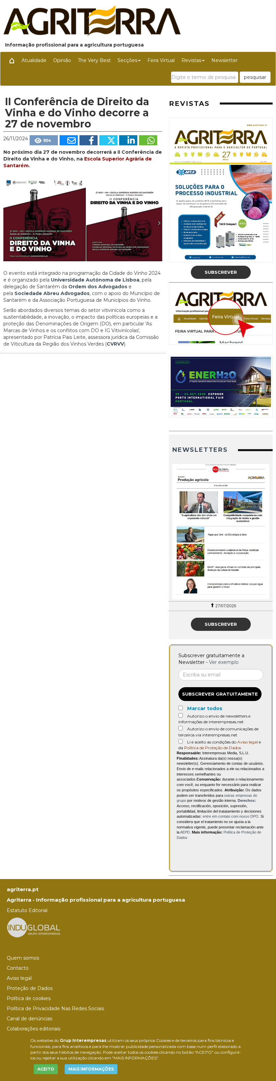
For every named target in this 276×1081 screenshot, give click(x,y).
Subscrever (221, 272)
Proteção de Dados (30, 988)
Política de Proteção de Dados (212, 747)
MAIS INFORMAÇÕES (91, 1069)
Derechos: (247, 800)
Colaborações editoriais (33, 1029)
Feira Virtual (161, 60)
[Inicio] (11, 60)
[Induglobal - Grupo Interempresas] (34, 927)
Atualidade (34, 60)
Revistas (191, 60)
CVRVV (115, 344)
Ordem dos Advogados (98, 287)
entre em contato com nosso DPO (230, 816)
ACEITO (45, 1069)
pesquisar (255, 77)
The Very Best (94, 60)
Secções (127, 60)
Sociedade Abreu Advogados (52, 293)
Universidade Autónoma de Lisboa (95, 280)
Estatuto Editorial (27, 910)
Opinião (62, 60)
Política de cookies (28, 998)
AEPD (185, 832)
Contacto (18, 968)
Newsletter (224, 60)
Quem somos (23, 958)
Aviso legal (247, 741)
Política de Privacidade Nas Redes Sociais (55, 1008)
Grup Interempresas (83, 1040)
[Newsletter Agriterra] (221, 532)
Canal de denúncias (29, 1019)
